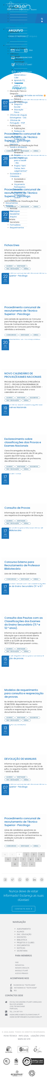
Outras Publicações (19, 137)
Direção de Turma (18, 16)
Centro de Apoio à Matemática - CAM (20, 73)
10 (15, 864)
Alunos (20, 931)
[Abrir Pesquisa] (42, 18)
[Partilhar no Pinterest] (27, 879)
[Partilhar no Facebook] (5, 879)
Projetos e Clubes (14, 45)
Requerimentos (17, 227)
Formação (14, 18)
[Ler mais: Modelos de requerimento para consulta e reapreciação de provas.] (24, 670)
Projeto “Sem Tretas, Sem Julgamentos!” (20, 168)
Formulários (15, 225)
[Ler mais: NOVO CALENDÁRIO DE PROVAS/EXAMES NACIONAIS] (24, 354)
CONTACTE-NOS (23, 909)
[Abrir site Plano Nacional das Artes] (32, 1073)
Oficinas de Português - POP (17, 121)
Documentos (12, 203)
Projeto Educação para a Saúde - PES (20, 159)
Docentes (10, 5)
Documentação (17, 43)
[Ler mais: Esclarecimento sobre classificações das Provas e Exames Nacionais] (24, 419)
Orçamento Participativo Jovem (19, 195)
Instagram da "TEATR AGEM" (25, 988)
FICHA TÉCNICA (10, 1035)
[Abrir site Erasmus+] (17, 1073)
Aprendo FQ (19, 80)
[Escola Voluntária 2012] (38, 1049)
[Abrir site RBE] (6, 1061)
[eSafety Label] (33, 1061)
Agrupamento (24, 929)
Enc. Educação (24, 934)
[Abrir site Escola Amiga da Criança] (16, 1061)
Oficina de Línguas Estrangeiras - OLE (18, 116)
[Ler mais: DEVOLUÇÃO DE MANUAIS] (24, 739)
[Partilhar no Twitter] (12, 879)
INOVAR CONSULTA (22, 968)
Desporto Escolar (18, 105)
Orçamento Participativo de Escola (19, 187)
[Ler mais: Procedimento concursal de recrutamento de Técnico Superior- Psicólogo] (24, 288)
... (20, 864)
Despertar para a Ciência (18, 86)
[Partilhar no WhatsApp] (19, 879)
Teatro (13, 200)
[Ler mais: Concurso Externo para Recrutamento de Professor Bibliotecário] (24, 542)
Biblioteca (10, 29)
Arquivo (13, 216)
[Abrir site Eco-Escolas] (8, 1049)
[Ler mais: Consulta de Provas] (24, 488)
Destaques (15, 211)
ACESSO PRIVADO (21, 973)
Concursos (15, 13)
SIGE (17, 962)
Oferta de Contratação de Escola (17, 24)
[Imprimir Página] (41, 879)
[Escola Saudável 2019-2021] (23, 1049)
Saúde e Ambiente (18, 147)
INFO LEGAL (24, 1035)
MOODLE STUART (21, 970)
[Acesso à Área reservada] (42, 21)
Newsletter (15, 214)
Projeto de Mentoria (14, 143)
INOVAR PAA (19, 965)
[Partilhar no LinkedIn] (34, 879)
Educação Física (18, 111)
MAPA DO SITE (24, 1039)
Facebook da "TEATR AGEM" (24, 985)
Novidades (14, 10)
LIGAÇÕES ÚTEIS (38, 1035)
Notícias (9, 205)
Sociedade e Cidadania (15, 175)
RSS (15, 990)
